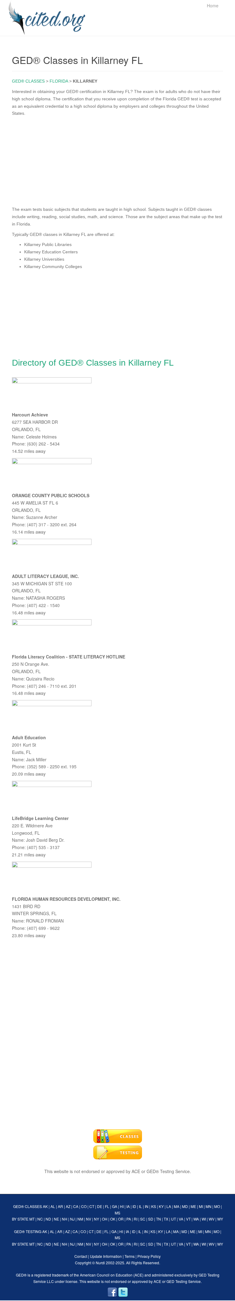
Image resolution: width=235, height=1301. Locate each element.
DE (99, 1206)
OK (112, 1218)
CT (91, 1206)
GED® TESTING (27, 1231)
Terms (130, 1256)
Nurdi (100, 1262)
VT (188, 1218)
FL (107, 1206)
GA (114, 1206)
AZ (68, 1206)
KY (161, 1206)
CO (84, 1206)
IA (128, 1206)
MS (117, 1212)
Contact (80, 1256)
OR (121, 1218)
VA (181, 1218)
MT (32, 1218)
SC (142, 1218)
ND (48, 1218)
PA (128, 1218)
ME (193, 1206)
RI (135, 1218)
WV (211, 1218)
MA (176, 1206)
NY (96, 1218)
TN (158, 1218)
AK (45, 1206)
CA (75, 1206)
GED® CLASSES (28, 81)
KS (153, 1206)
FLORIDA (59, 81)
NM (80, 1218)
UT (173, 1218)
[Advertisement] (117, 160)
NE (56, 1218)
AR (60, 1206)
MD (185, 1206)
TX (166, 1218)
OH (104, 1218)
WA (196, 1218)
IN (146, 1206)
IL (140, 1206)
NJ (72, 1218)
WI (204, 1218)
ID (134, 1206)
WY (220, 1218)
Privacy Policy (149, 1256)
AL (52, 1206)
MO (217, 1206)
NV (88, 1218)
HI (122, 1206)
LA (168, 1206)
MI (201, 1206)
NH (64, 1218)
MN (208, 1206)
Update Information (106, 1256)
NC (40, 1218)
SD (150, 1218)
